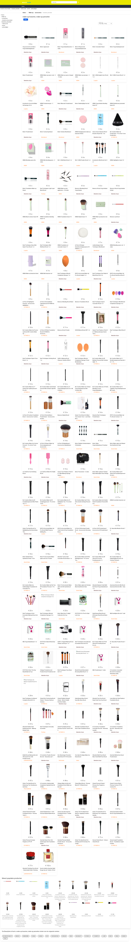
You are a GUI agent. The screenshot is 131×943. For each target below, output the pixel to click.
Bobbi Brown (25, 936)
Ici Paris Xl (87, 936)
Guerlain (64, 936)
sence (110, 936)
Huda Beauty (78, 936)
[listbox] (105, 23)
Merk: (25, 19)
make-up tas (23, 8)
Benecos (17, 936)
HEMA (71, 936)
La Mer (104, 936)
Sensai (116, 936)
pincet (28, 8)
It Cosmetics (96, 936)
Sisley (5, 938)
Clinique (40, 936)
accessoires (5, 18)
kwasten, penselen (15, 8)
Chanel (33, 936)
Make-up (4, 16)
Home (23, 6)
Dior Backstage (55, 936)
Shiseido (124, 936)
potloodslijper (34, 8)
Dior (47, 936)
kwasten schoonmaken (5, 8)
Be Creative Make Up (7, 936)
